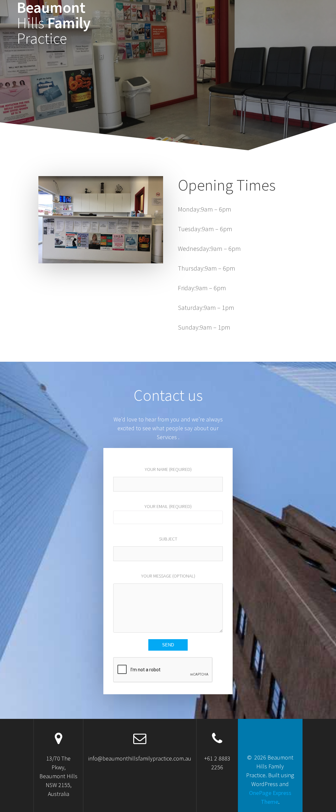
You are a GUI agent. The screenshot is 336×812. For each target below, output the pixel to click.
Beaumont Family (54, 23)
